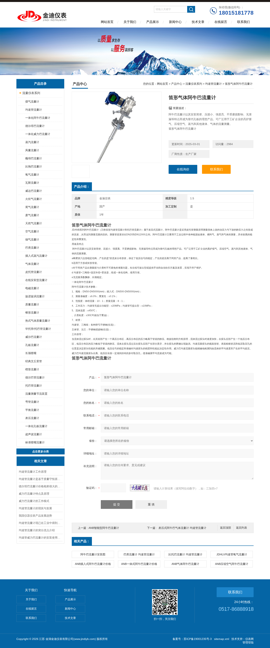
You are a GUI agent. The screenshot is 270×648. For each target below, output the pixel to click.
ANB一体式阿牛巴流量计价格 (139, 563)
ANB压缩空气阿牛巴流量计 (231, 563)
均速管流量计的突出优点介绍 (37, 530)
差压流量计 (32, 418)
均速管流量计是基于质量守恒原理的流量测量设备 (40, 479)
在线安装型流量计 (36, 280)
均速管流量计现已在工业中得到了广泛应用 (40, 522)
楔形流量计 (32, 369)
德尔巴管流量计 (35, 377)
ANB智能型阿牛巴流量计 (104, 527)
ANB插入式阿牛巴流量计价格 (93, 563)
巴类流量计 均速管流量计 (139, 554)
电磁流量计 (32, 288)
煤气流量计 (32, 101)
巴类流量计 (32, 247)
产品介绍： (82, 186)
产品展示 (152, 22)
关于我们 (130, 22)
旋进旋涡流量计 (35, 296)
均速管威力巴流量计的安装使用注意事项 (40, 537)
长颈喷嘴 (30, 353)
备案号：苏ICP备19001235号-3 (192, 638)
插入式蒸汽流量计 (36, 255)
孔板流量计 (32, 345)
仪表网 (249, 638)
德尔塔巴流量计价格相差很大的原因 (40, 486)
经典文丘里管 (33, 361)
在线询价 (183, 169)
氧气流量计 (32, 174)
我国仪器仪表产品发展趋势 (35, 515)
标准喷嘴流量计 (35, 442)
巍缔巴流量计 (33, 158)
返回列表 (241, 527)
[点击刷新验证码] (140, 488)
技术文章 (198, 22)
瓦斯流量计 (32, 182)
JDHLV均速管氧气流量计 (231, 554)
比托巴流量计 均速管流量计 (185, 554)
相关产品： (82, 541)
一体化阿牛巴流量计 (37, 117)
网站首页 (107, 22)
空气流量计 (32, 231)
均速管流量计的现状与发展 (35, 508)
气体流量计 (32, 263)
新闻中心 (175, 22)
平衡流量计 (32, 409)
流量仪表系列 (31, 93)
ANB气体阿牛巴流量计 (185, 563)
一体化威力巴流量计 (37, 134)
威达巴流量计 (33, 190)
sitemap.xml (221, 638)
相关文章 (40, 461)
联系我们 (243, 22)
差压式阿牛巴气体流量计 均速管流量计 (182, 527)
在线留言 (220, 22)
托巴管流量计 (33, 385)
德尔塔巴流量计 (35, 125)
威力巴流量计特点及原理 (34, 493)
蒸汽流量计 (32, 142)
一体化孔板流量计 (36, 426)
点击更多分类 (40, 451)
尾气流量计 (32, 207)
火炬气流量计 (33, 198)
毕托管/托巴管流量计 (38, 328)
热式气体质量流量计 (37, 320)
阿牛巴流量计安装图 (92, 554)
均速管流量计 (33, 109)
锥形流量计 (32, 312)
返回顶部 (225, 527)
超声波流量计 (33, 434)
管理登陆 (248, 642)
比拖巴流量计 (33, 166)
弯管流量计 (32, 401)
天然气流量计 (33, 223)
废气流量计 (32, 215)
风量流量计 (32, 150)
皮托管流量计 (33, 272)
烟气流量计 (32, 239)
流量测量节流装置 (36, 393)
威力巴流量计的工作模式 (34, 501)
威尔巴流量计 (33, 336)
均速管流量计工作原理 (32, 471)
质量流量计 (32, 304)
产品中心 (176, 83)
